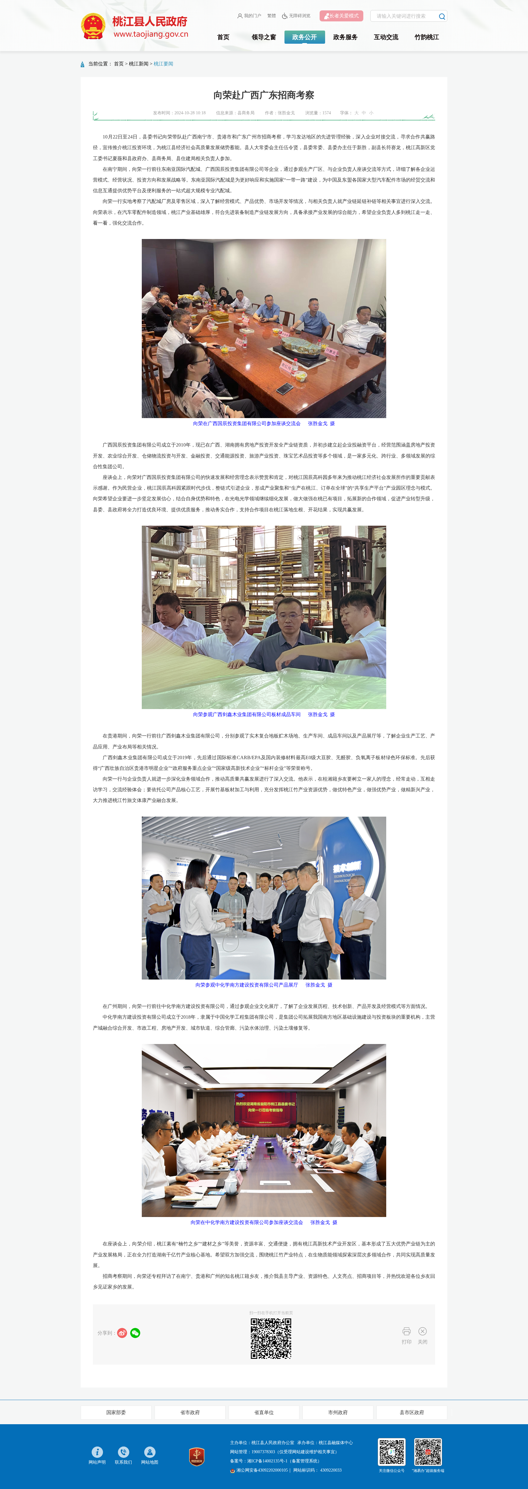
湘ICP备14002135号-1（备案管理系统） (284, 1461)
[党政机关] (196, 1456)
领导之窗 (264, 37)
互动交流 (386, 37)
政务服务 (345, 37)
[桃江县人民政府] (136, 26)
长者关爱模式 (344, 15)
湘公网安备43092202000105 (262, 1470)
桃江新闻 (138, 63)
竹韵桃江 (427, 37)
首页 (223, 37)
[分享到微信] (135, 1333)
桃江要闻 (163, 63)
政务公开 (304, 37)
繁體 (271, 15)
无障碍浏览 (299, 15)
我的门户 (252, 15)
